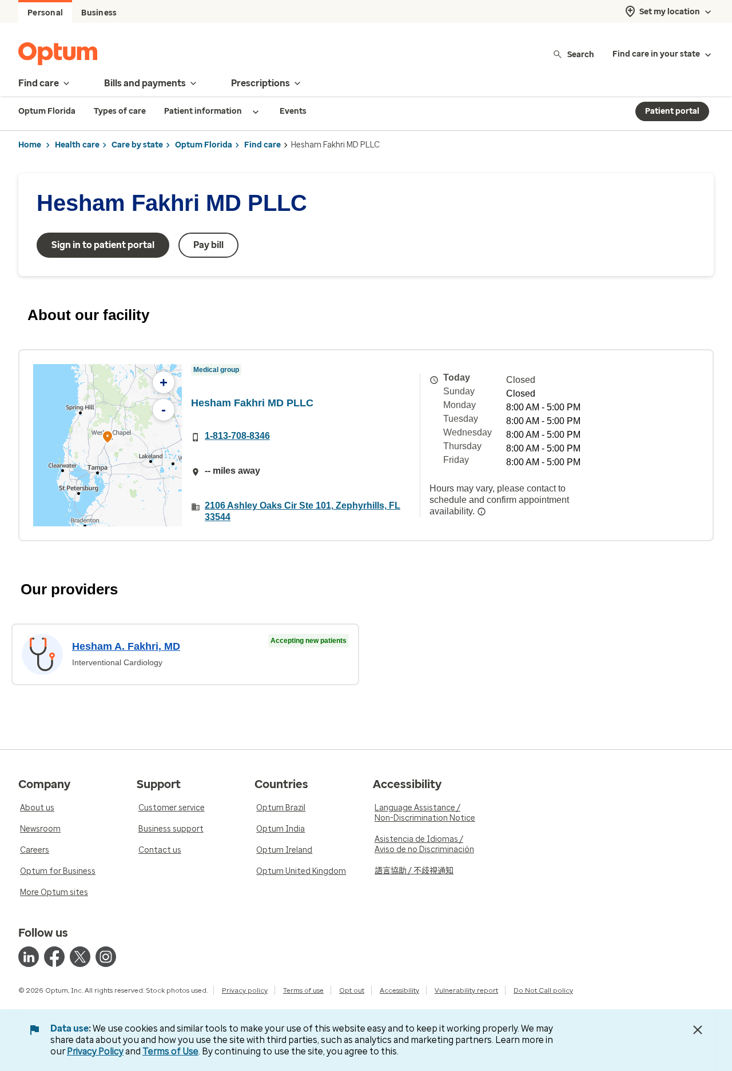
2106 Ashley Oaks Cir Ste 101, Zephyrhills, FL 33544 (302, 511)
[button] (107, 438)
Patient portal (672, 111)
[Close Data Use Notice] (698, 1030)
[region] (107, 445)
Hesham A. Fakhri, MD (126, 646)
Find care (262, 145)
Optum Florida (203, 145)
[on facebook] (54, 956)
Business (99, 13)
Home (29, 145)
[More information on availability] (481, 511)
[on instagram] (106, 956)
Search (580, 54)
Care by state (137, 145)
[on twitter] (80, 956)
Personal (45, 13)
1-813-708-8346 (237, 436)
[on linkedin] (28, 956)
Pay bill (208, 244)
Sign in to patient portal (102, 244)
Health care (77, 145)
